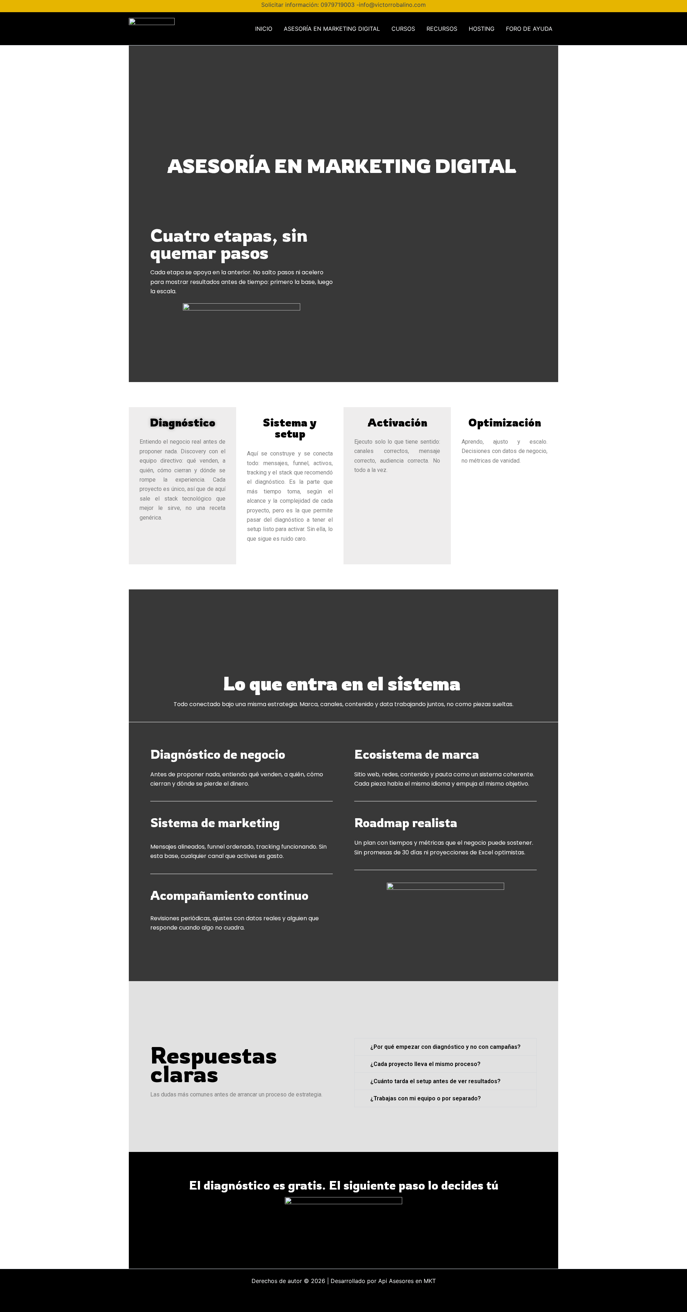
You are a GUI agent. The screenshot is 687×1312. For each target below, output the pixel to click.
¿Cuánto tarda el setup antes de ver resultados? (435, 1081)
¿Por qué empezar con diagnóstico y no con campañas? (445, 1046)
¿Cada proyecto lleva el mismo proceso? (425, 1064)
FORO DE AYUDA (529, 28)
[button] (445, 1046)
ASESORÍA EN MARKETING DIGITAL (332, 28)
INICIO (263, 28)
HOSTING (481, 28)
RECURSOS (442, 28)
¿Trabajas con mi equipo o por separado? (425, 1098)
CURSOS (403, 28)
